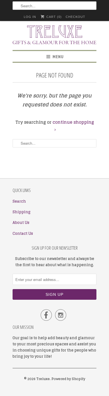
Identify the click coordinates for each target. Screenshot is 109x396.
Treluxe (43, 379)
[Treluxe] (54, 35)
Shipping (21, 212)
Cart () (53, 16)
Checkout (75, 16)
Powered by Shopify (68, 379)
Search (19, 201)
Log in (30, 16)
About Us (21, 222)
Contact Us (23, 233)
